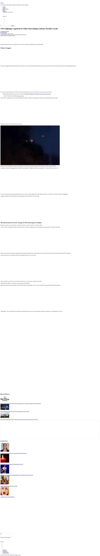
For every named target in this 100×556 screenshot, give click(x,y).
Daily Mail (65, 194)
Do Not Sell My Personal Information (7, 554)
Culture (1, 31)
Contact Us (5, 550)
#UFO (29, 93)
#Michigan (32, 93)
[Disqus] (50, 327)
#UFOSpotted (37, 93)
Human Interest (6, 31)
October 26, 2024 (20, 95)
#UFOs (7, 93)
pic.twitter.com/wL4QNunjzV (45, 93)
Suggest (1, 2)
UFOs (35, 97)
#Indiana (26, 93)
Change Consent (17, 554)
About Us (4, 549)
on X (33, 227)
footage (7, 65)
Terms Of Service (6, 553)
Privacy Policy (5, 551)
